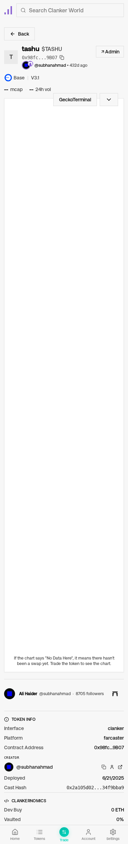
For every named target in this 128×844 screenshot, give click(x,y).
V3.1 (35, 77)
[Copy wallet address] (104, 767)
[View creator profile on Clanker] (112, 767)
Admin (112, 51)
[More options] (109, 99)
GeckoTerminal (75, 99)
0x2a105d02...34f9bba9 (95, 787)
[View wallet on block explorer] (120, 767)
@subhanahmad (50, 65)
